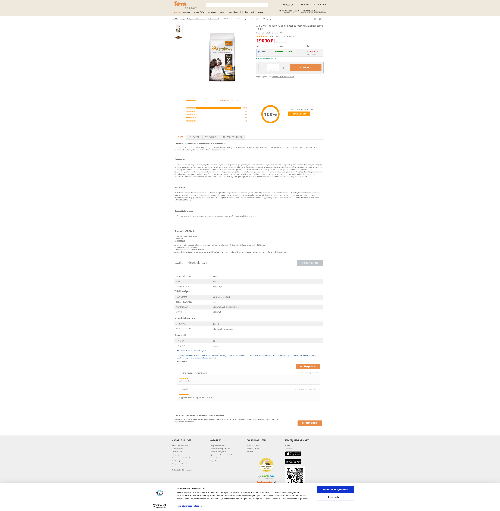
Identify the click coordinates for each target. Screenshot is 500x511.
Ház (253, 12)
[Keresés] (265, 5)
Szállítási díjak (176, 461)
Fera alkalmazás (177, 449)
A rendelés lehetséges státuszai (220, 449)
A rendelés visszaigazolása (218, 452)
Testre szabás (334, 497)
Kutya (177, 12)
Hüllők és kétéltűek (238, 12)
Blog (260, 12)
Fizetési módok (177, 452)
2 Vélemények (275, 36)
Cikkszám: (275, 33)
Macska (186, 12)
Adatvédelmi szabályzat (180, 446)
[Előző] (311, 19)
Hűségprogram (177, 455)
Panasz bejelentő (253, 449)
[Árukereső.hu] (266, 482)
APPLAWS (266, 33)
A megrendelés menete (217, 446)
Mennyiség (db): (273, 70)
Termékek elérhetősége (180, 467)
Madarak (212, 12)
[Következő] (324, 19)
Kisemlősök (199, 12)
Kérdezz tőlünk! (309, 263)
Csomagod (213, 458)
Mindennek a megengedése (335, 489)
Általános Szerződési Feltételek (182, 458)
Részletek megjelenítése (188, 506)
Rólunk (287, 445)
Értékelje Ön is (288, 36)
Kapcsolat (288, 4)
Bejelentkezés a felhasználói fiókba (221, 455)
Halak (223, 12)
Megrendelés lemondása (218, 461)
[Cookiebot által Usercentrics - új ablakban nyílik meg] (159, 506)
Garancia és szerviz (253, 446)
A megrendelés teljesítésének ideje (183, 464)
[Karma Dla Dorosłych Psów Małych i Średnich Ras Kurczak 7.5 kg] (222, 57)
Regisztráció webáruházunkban (182, 470)
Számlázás (250, 452)
